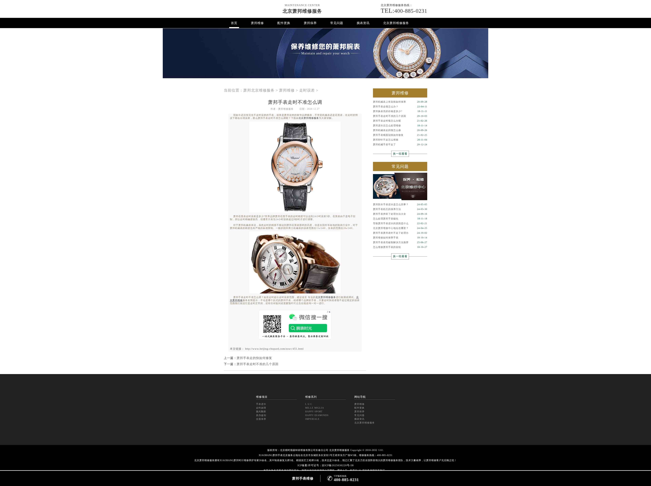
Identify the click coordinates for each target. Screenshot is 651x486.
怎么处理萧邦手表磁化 (400, 218)
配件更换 (283, 23)
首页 (234, 23)
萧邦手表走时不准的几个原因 (258, 364)
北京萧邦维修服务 (302, 11)
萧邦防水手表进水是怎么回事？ (400, 204)
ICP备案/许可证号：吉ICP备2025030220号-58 (326, 465)
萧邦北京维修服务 (258, 90)
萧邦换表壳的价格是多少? (400, 111)
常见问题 (336, 23)
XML (381, 450)
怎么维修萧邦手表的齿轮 (400, 247)
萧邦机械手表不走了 (400, 144)
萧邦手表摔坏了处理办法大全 (400, 214)
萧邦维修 (257, 23)
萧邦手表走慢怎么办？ (400, 106)
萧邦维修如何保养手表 (400, 237)
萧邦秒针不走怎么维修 (400, 140)
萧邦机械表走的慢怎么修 (400, 130)
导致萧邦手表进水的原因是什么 (400, 223)
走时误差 (307, 90)
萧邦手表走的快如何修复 (254, 358)
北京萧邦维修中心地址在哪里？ (400, 228)
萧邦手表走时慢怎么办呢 (400, 121)
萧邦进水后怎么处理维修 (400, 125)
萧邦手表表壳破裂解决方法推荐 (400, 242)
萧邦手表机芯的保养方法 (400, 209)
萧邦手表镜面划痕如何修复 (400, 135)
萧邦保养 (310, 23)
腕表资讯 (363, 23)
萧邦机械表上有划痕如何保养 (400, 102)
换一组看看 (400, 153)
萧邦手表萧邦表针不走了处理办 (400, 233)
